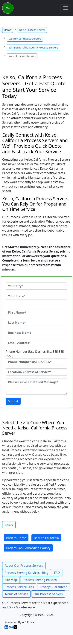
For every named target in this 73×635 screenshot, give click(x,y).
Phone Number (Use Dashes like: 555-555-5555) (35, 354)
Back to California (46, 538)
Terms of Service (16, 594)
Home (7, 30)
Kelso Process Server (32, 30)
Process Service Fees (19, 587)
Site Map (11, 580)
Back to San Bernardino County (28, 548)
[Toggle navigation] (65, 8)
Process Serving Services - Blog (26, 573)
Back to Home (16, 538)
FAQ (57, 573)
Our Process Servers (48, 594)
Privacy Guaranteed (53, 587)
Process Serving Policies (40, 580)
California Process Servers (25, 38)
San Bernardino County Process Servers (33, 47)
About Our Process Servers (24, 565)
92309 (9, 525)
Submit (13, 401)
